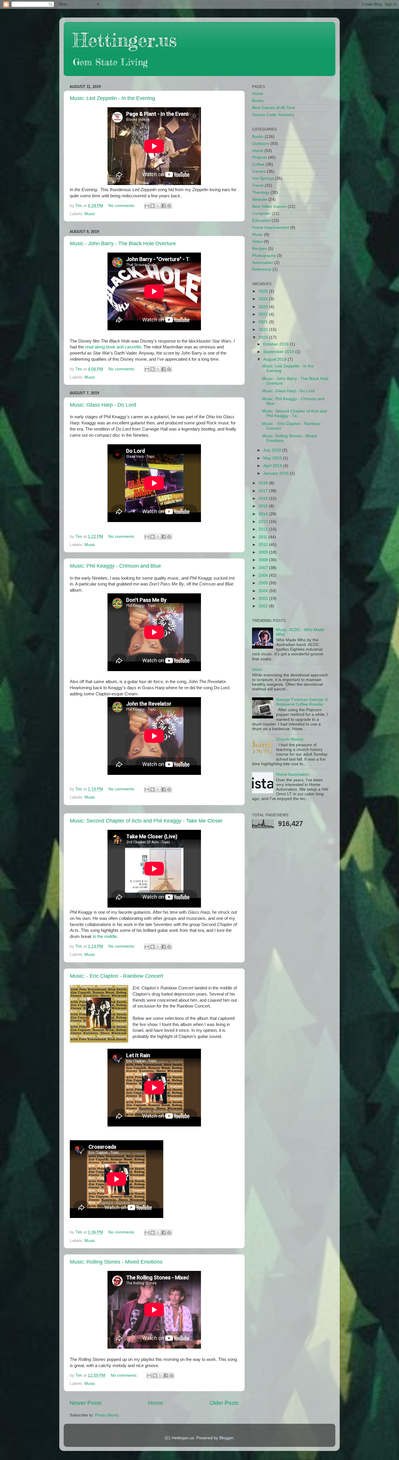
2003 (264, 598)
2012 (264, 529)
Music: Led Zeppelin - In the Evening (112, 98)
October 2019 (276, 344)
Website (259, 199)
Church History (289, 739)
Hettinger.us (124, 39)
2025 (264, 291)
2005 (264, 583)
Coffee (258, 164)
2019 (264, 337)
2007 (264, 568)
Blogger (226, 1438)
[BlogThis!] (152, 206)
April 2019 (273, 466)
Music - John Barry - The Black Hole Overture (123, 243)
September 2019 (279, 352)
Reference (261, 269)
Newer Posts (86, 1403)
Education (261, 220)
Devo (257, 669)
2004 (264, 591)
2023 (264, 307)
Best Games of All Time (273, 108)
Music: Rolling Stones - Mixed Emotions (116, 1262)
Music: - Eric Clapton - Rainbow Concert (116, 976)
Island (257, 150)
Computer (261, 213)
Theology (260, 192)
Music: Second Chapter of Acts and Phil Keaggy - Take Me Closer (146, 821)
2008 (264, 560)
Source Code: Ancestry (273, 115)
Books (257, 101)
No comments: (122, 205)
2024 (264, 299)
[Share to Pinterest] (169, 206)
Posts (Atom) (107, 1415)
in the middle (105, 936)
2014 (264, 514)
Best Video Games (269, 206)
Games (259, 171)
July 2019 (272, 450)
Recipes (259, 248)
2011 (263, 537)
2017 (264, 491)
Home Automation (292, 774)
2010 (264, 544)
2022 (264, 314)
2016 (264, 498)
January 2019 (276, 473)
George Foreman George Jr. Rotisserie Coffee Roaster (302, 701)
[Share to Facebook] (163, 206)
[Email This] (147, 206)
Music (89, 214)
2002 (264, 606)
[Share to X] (158, 206)
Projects (259, 157)
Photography (264, 255)
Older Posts (224, 1403)
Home (155, 1403)
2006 (264, 575)
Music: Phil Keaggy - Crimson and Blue (115, 566)
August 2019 (275, 359)
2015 (264, 506)
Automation (262, 262)
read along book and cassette (113, 347)
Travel (257, 185)
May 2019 (273, 458)
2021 (264, 322)
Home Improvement (270, 227)
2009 (264, 552)
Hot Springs (263, 178)
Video (257, 241)
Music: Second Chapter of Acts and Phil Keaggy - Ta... (294, 413)
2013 (264, 521)
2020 (264, 329)
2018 (264, 483)
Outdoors (260, 143)
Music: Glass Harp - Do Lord (103, 405)
